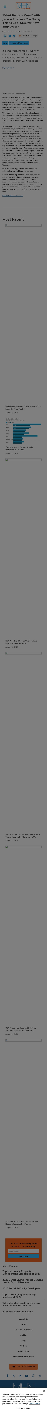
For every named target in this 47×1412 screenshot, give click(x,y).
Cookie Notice (34, 1404)
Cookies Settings (23, 1408)
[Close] (44, 1391)
